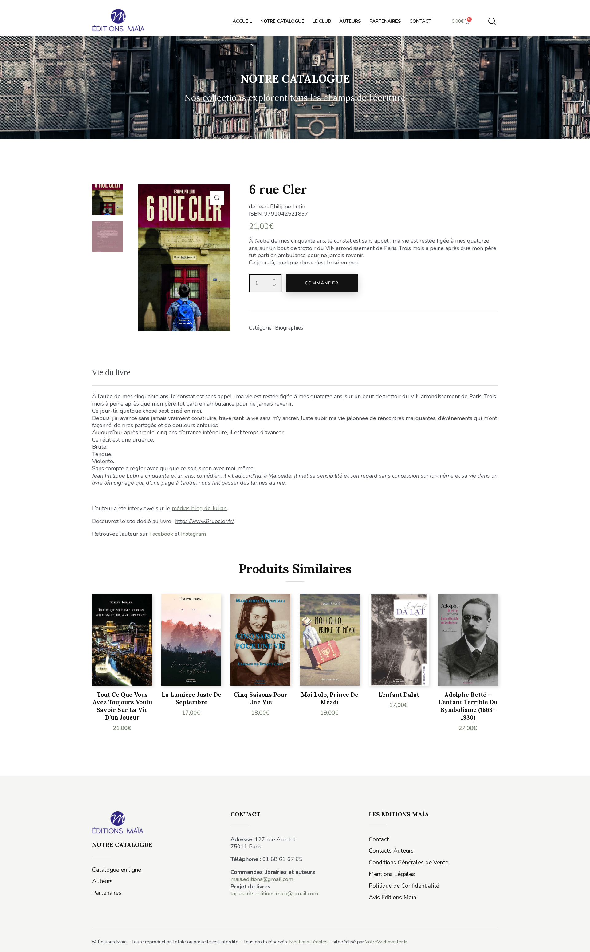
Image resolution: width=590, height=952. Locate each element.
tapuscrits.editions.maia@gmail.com (274, 893)
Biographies (289, 327)
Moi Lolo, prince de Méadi (329, 698)
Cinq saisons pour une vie (260, 698)
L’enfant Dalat (398, 694)
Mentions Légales (308, 941)
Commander (322, 283)
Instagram (193, 533)
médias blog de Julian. (199, 508)
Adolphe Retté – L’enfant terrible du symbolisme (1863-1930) (468, 706)
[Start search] (492, 21)
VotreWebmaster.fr (386, 941)
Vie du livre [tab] (111, 372)
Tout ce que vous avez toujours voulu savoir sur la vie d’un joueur (122, 706)
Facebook (161, 533)
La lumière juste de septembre (191, 698)
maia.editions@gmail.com (261, 879)
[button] (217, 198)
